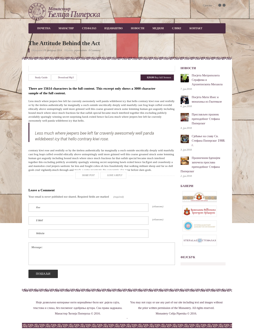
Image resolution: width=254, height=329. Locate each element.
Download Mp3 (65, 77)
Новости (137, 28)
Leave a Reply (114, 175)
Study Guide (41, 77)
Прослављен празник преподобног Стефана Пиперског (206, 119)
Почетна (43, 28)
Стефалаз (89, 28)
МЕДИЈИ (158, 28)
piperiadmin (80, 50)
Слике (176, 28)
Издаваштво (113, 28)
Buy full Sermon (159, 77)
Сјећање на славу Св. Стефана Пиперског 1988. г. (208, 140)
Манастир (66, 28)
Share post (88, 175)
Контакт (195, 28)
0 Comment (94, 50)
